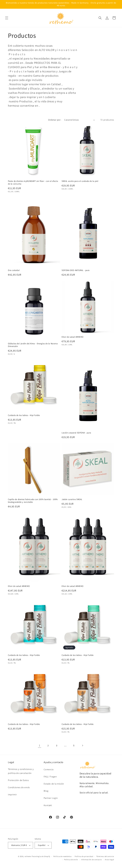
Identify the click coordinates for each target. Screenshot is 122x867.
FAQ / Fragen (50, 776)
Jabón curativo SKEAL (72, 499)
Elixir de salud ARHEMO (72, 337)
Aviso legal (109, 859)
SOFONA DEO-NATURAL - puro (76, 270)
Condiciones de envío (19, 787)
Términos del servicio (105, 856)
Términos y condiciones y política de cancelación (21, 771)
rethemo (27, 856)
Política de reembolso (62, 856)
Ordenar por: (54, 119)
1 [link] (39, 745)
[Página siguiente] (82, 745)
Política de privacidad (84, 856)
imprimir (12, 794)
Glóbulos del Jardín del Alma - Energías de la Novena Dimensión (33, 345)
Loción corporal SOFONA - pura (76, 433)
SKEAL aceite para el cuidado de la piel (80, 181)
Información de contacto (91, 859)
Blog (46, 790)
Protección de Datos (18, 780)
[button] (6, 17)
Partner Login (51, 798)
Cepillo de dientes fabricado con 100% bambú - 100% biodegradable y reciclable (33, 500)
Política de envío (71, 859)
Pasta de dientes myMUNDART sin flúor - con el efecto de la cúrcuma (33, 182)
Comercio (49, 769)
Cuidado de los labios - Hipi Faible (24, 415)
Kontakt (48, 805)
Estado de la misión (54, 783)
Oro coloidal (14, 270)
